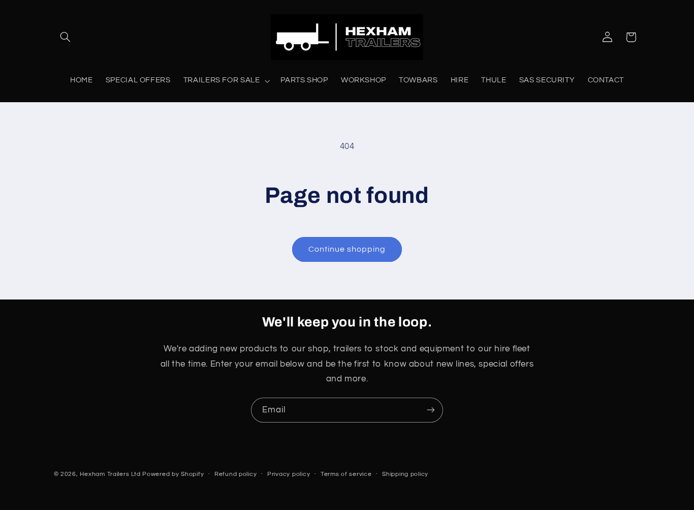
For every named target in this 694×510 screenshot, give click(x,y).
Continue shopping (347, 249)
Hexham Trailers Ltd (110, 473)
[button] (65, 37)
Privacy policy (288, 474)
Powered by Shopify (173, 473)
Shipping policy (405, 474)
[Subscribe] (431, 410)
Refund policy (235, 474)
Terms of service (346, 474)
